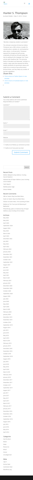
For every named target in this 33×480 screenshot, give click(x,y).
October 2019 (7, 322)
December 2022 (7, 238)
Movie (5, 441)
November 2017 (7, 382)
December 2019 (7, 317)
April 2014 (6, 432)
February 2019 (7, 343)
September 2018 (8, 356)
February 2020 (7, 312)
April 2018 (6, 369)
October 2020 (7, 291)
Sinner (25, 16)
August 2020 (6, 296)
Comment (6, 105)
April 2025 (6, 223)
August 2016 (6, 421)
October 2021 (7, 259)
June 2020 (6, 301)
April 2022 (6, 246)
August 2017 (6, 390)
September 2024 (8, 225)
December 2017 (7, 380)
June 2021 (6, 270)
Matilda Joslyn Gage (8, 187)
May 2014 (6, 429)
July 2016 (5, 424)
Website (5, 137)
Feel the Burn (7, 439)
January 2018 (7, 377)
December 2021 (7, 254)
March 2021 (6, 278)
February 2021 (7, 280)
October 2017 (7, 385)
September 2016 (8, 419)
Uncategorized (7, 455)
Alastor (5, 201)
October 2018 (7, 353)
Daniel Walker (9, 16)
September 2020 (8, 293)
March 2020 (6, 309)
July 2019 (5, 330)
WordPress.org (7, 469)
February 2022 (7, 249)
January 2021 (7, 283)
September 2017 (8, 387)
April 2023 (6, 236)
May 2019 (6, 335)
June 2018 (6, 364)
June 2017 (6, 395)
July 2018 (5, 361)
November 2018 (7, 351)
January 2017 (7, 408)
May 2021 (6, 272)
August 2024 (6, 228)
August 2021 (6, 265)
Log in (5, 462)
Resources (6, 447)
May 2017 (6, 398)
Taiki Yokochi (7, 184)
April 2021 (6, 275)
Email (5, 130)
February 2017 (7, 406)
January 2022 (7, 252)
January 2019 (7, 346)
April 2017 (6, 401)
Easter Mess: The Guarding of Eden (19, 201)
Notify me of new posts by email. (14, 148)
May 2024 (6, 231)
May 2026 (6, 218)
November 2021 (7, 257)
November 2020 (7, 288)
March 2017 (6, 403)
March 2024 (6, 233)
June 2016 (6, 427)
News (4, 444)
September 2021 (8, 262)
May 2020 (6, 304)
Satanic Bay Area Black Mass (16, 196)
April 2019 (6, 338)
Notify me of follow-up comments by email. (17, 145)
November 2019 (7, 320)
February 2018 (7, 374)
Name (5, 123)
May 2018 (6, 367)
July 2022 (5, 241)
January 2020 (7, 314)
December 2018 (7, 348)
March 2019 (6, 340)
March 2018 (6, 372)
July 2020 (5, 299)
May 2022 (6, 244)
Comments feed (7, 467)
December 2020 (7, 286)
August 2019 (6, 327)
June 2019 (6, 333)
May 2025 (6, 220)
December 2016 (7, 411)
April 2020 (6, 306)
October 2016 (7, 416)
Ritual (5, 449)
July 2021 (5, 267)
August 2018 (6, 359)
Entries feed (6, 464)
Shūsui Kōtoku (7, 189)
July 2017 (5, 393)
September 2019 (8, 325)
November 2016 (7, 414)
